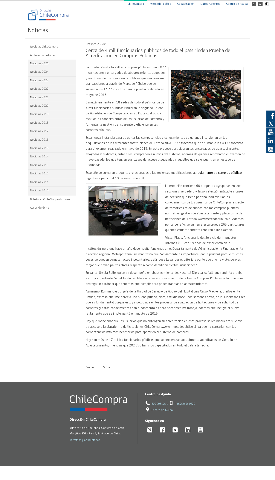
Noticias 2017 (39, 131)
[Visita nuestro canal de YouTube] (270, 132)
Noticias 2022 (39, 89)
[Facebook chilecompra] (162, 430)
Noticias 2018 (39, 123)
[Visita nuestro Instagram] (270, 149)
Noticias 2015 (39, 148)
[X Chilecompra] (175, 430)
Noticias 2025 (39, 63)
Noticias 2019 (39, 114)
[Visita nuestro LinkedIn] (270, 140)
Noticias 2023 (39, 80)
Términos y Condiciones (85, 440)
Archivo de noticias (42, 55)
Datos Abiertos (210, 4)
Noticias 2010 (39, 190)
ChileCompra (135, 4)
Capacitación (185, 4)
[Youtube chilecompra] (200, 430)
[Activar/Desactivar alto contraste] (266, 5)
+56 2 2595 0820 (185, 404)
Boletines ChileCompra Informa (50, 199)
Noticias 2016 (39, 140)
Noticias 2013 (39, 165)
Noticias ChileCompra (44, 46)
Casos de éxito (39, 207)
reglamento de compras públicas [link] (220, 173)
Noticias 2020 (39, 106)
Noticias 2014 (39, 156)
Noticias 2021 (39, 97)
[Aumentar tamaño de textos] (254, 5)
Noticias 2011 (39, 182)
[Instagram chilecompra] (150, 430)
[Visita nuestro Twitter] (270, 123)
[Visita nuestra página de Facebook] (270, 114)
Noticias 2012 (39, 173)
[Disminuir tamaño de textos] (260, 5)
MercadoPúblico (160, 4)
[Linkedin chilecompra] (188, 430)
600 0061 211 (159, 404)
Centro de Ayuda (237, 4)
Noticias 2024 (39, 72)
